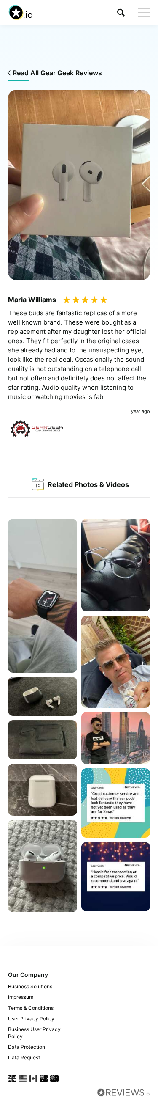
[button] (121, 12)
